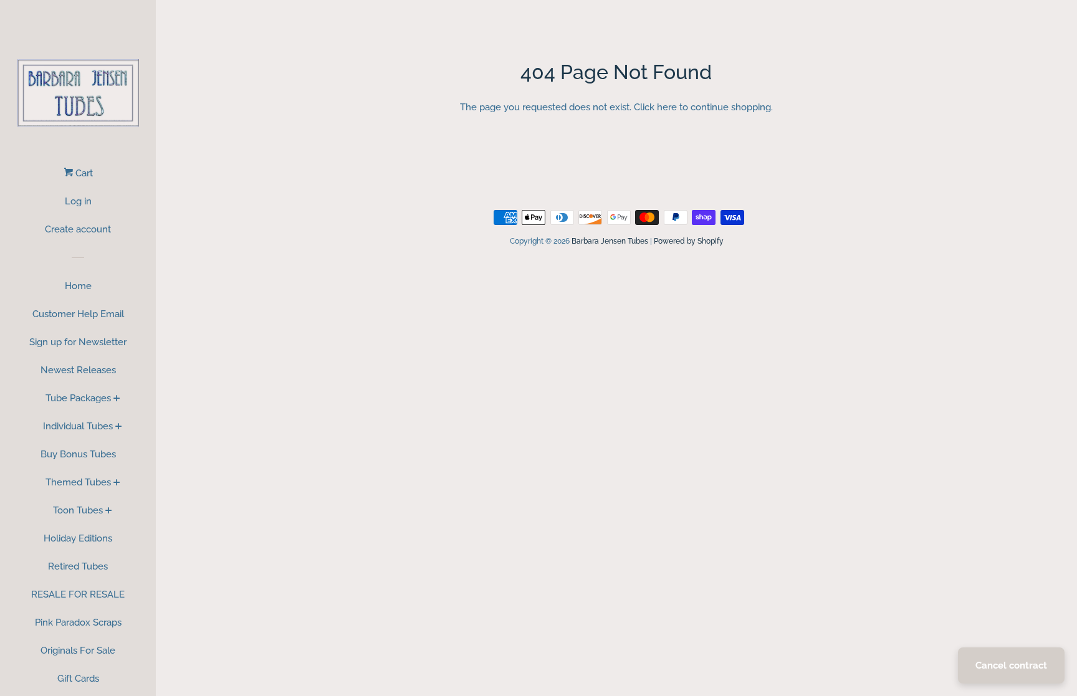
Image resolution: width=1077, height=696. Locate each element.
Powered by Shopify (689, 241)
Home (78, 286)
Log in (78, 201)
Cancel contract (1011, 665)
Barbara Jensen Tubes (610, 241)
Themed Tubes (78, 482)
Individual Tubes (78, 426)
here (667, 107)
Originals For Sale (78, 650)
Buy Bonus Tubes (78, 454)
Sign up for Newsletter (78, 342)
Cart (83, 173)
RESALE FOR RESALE (78, 594)
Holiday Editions (78, 538)
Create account (78, 229)
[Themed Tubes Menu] (117, 483)
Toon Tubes (78, 510)
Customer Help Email (78, 314)
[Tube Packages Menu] (117, 399)
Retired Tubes (78, 566)
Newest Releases (78, 370)
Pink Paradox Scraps (78, 622)
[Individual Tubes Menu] (119, 427)
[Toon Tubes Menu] (109, 511)
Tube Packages (78, 398)
